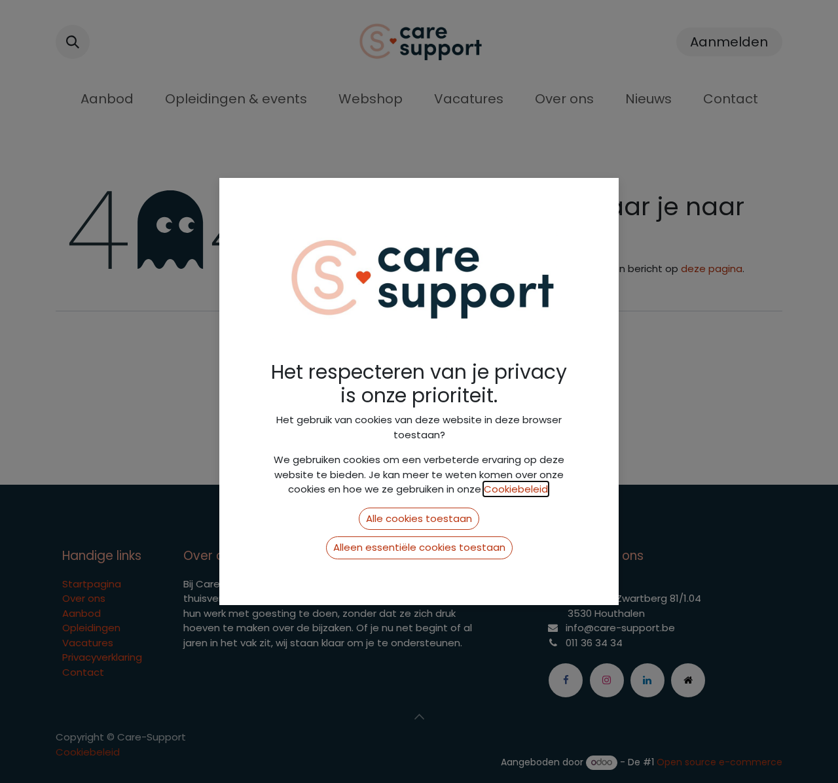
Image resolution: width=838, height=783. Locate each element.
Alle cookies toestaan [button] (419, 518)
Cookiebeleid (516, 489)
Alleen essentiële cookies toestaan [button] (419, 547)
